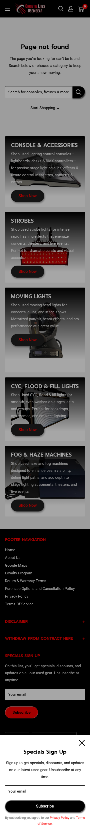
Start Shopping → (45, 108)
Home (10, 550)
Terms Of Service (19, 604)
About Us (12, 557)
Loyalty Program (18, 573)
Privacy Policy (59, 818)
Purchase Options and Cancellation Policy (40, 588)
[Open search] (61, 8)
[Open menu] (7, 9)
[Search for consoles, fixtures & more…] (78, 92)
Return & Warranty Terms (25, 581)
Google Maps (16, 565)
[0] (81, 9)
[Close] (82, 742)
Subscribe (45, 806)
